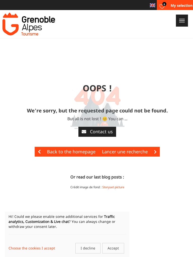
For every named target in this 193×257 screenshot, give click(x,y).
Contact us (101, 131)
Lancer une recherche (125, 152)
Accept (113, 248)
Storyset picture (113, 187)
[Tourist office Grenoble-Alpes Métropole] (28, 24)
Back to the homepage (70, 152)
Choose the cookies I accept (32, 248)
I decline (88, 248)
